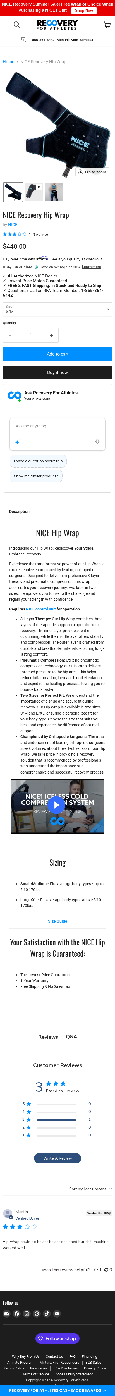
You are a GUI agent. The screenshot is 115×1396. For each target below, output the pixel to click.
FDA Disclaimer (65, 1368)
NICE (13, 224)
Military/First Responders (59, 1362)
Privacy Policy (95, 1368)
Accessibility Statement (74, 1374)
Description (19, 511)
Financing (89, 1356)
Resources (38, 1368)
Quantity (9, 323)
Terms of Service (35, 1374)
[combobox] (90, 1189)
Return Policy (13, 1368)
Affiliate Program (20, 1362)
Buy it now (57, 372)
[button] (57, 1390)
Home (8, 61)
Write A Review (57, 1158)
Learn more (91, 267)
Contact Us (54, 1356)
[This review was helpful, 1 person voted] (96, 1270)
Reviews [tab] (48, 1037)
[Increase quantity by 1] (51, 335)
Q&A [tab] (71, 1036)
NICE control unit (41, 609)
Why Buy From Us (26, 1356)
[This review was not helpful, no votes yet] (106, 1270)
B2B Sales (93, 1362)
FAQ (72, 1356)
